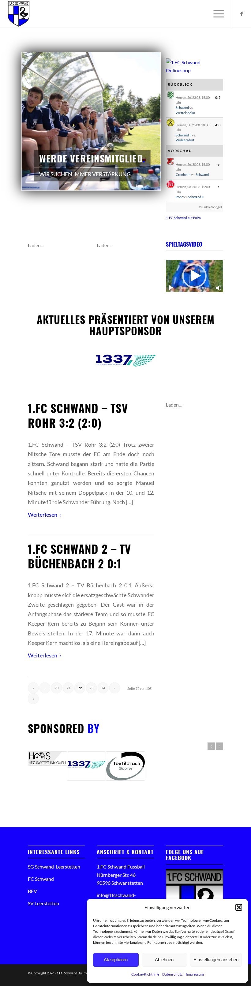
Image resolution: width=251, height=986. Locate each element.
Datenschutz (172, 974)
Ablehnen (164, 959)
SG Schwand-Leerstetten (54, 866)
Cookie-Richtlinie (145, 974)
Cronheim (183, 175)
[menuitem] (215, 14)
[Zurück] (37, 121)
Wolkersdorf (185, 140)
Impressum (195, 974)
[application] (194, 276)
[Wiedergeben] (171, 288)
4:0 (218, 125)
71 (68, 688)
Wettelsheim (185, 113)
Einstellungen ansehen (215, 959)
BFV (32, 891)
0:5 (218, 97)
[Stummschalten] (218, 288)
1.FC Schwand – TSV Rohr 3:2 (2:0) (78, 415)
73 (91, 688)
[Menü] (215, 14)
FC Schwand (41, 879)
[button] (239, 907)
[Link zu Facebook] (241, 13)
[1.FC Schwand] (19, 14)
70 (56, 688)
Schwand (182, 108)
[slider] (183, 288)
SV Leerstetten (43, 903)
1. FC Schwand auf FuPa (183, 218)
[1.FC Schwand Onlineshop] (194, 70)
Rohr (179, 197)
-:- (218, 164)
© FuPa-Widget (210, 207)
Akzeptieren (116, 959)
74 (103, 688)
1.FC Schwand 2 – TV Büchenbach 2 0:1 (79, 556)
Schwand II (183, 135)
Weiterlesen (42, 514)
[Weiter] (145, 121)
